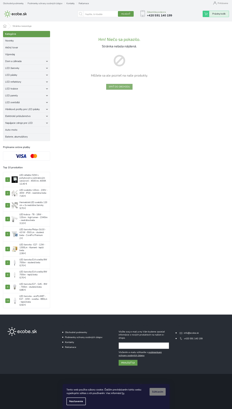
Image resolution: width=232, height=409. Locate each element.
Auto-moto (11, 129)
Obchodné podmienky (13, 3)
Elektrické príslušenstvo (18, 116)
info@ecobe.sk (191, 333)
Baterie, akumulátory (16, 136)
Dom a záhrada (13, 61)
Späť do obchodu (119, 86)
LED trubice (11, 88)
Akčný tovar (11, 47)
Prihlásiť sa (128, 362)
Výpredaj (10, 54)
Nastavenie (76, 401)
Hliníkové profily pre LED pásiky (22, 109)
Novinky (9, 40)
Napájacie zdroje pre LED (19, 123)
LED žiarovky (12, 68)
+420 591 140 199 (193, 338)
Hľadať (125, 13)
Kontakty (70, 3)
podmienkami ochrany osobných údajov (140, 354)
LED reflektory (13, 81)
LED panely (11, 95)
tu (123, 393)
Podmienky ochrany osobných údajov (45, 3)
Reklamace (84, 3)
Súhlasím (157, 392)
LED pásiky (11, 75)
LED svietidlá (12, 102)
